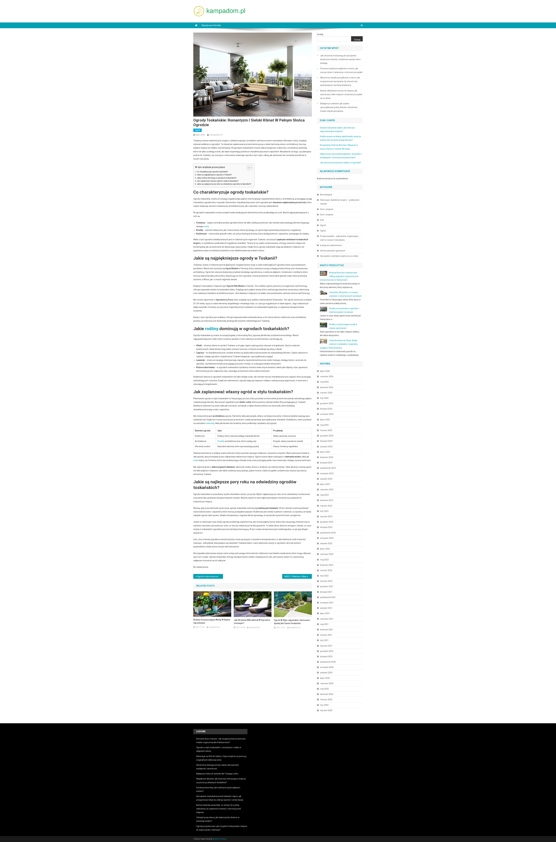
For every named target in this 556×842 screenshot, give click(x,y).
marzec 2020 (326, 699)
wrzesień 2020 (327, 667)
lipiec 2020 (325, 678)
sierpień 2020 (326, 672)
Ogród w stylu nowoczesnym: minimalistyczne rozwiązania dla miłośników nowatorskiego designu (210, 576)
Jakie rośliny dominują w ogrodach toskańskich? (217, 178)
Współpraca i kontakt (211, 25)
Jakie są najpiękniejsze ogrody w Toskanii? (214, 175)
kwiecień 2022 (326, 565)
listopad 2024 (326, 441)
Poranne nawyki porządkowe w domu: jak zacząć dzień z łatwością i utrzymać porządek (341, 70)
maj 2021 (324, 624)
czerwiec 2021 (326, 619)
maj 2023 (324, 495)
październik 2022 (328, 533)
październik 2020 (328, 662)
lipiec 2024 (325, 452)
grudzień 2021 (326, 586)
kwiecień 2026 (326, 387)
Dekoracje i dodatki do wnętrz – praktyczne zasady (339, 202)
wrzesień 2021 (327, 602)
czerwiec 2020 (326, 683)
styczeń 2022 (326, 581)
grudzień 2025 (326, 403)
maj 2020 (324, 689)
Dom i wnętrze (326, 209)
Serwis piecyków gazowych (332, 250)
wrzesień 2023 (327, 473)
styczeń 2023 (326, 516)
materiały (209, 423)
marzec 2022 (326, 570)
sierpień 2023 (326, 479)
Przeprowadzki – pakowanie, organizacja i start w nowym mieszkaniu (339, 238)
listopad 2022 (326, 527)
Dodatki (220, 441)
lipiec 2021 (325, 613)
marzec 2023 (326, 506)
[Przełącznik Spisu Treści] (248, 167)
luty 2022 (324, 576)
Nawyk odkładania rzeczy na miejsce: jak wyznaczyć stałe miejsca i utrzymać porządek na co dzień (341, 94)
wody (206, 226)
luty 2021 (324, 640)
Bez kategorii (326, 194)
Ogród (197, 130)
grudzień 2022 (326, 522)
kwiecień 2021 (326, 629)
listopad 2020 (326, 656)
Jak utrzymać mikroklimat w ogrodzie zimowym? (252, 621)
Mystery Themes (219, 839)
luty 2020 (324, 705)
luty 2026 (324, 398)
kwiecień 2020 (326, 694)
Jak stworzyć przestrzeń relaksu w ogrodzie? (340, 162)
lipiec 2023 (325, 484)
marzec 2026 (326, 393)
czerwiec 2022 (326, 554)
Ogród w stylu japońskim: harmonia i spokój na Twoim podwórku (292, 622)
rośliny (211, 328)
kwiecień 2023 (326, 500)
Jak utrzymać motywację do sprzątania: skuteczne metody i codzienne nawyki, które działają (340, 59)
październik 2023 (328, 468)
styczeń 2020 (326, 710)
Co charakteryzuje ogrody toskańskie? (212, 172)
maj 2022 (324, 559)
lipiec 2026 (325, 371)
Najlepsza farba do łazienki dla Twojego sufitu (217, 773)
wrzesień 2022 (327, 538)
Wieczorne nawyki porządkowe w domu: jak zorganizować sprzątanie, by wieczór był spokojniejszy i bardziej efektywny (340, 81)
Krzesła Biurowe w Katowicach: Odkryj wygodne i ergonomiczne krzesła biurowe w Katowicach (339, 276)
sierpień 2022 (326, 543)
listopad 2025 (326, 409)
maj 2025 (324, 425)
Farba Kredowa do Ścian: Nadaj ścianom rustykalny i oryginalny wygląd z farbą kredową (339, 344)
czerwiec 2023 (326, 489)
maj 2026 (324, 382)
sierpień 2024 (326, 446)
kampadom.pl (216, 135)
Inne (322, 220)
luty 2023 (324, 511)
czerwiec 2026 (326, 376)
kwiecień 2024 (326, 457)
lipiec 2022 (325, 549)
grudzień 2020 (326, 651)
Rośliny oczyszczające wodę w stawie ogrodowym (211, 621)
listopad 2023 (326, 462)
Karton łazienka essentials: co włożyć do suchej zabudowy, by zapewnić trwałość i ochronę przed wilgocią (218, 808)
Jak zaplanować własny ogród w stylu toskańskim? (218, 181)
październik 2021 (328, 597)
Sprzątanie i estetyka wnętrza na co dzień (339, 256)
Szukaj (320, 34)
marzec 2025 (326, 430)
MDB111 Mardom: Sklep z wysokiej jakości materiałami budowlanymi (298, 576)
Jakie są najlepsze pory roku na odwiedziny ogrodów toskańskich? (224, 184)
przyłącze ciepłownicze (331, 245)
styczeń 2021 (326, 646)
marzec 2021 (326, 635)
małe (195, 460)
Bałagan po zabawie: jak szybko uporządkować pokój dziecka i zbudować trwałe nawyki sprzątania (338, 107)
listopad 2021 (326, 592)
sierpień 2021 (326, 608)
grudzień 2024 (326, 436)
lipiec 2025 (325, 419)
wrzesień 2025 (327, 414)
